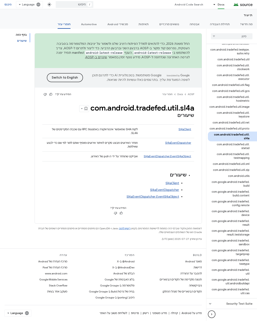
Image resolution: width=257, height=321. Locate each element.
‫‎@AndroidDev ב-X (123, 267)
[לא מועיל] (45, 94)
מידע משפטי (159, 313)
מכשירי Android (117, 24)
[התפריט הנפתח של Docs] (213, 4)
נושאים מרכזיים (169, 24)
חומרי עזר (64, 24)
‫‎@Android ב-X (126, 261)
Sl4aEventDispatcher (178, 143)
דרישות (198, 267)
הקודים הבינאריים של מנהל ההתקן (182, 291)
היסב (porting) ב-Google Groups (115, 297)
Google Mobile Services (53, 279)
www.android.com (56, 273)
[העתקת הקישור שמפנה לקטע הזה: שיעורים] (173, 116)
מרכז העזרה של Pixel (55, 267)
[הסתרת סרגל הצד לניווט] (211, 314)
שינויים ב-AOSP (96, 57)
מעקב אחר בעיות (57, 291)
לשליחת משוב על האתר (113, 313)
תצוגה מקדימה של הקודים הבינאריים (181, 279)
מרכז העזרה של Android (52, 261)
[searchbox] (231, 36)
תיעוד (248, 15)
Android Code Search (189, 4)
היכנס (8, 4)
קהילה (174, 313)
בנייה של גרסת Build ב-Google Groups (112, 291)
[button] (234, 304)
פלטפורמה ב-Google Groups (117, 285)
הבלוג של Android (124, 273)
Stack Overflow (58, 285)
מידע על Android (192, 313)
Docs (221, 4)
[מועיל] (51, 94)
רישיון (146, 313)
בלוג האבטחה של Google (120, 279)
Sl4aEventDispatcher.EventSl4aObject (167, 156)
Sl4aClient (185, 129)
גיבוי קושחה (195, 285)
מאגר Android (193, 261)
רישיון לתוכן (125, 228)
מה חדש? (246, 24)
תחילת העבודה (220, 24)
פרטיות (135, 313)
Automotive (89, 24)
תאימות (143, 24)
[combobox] (74, 4)
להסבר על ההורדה (191, 273)
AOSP (191, 94)
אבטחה (194, 24)
